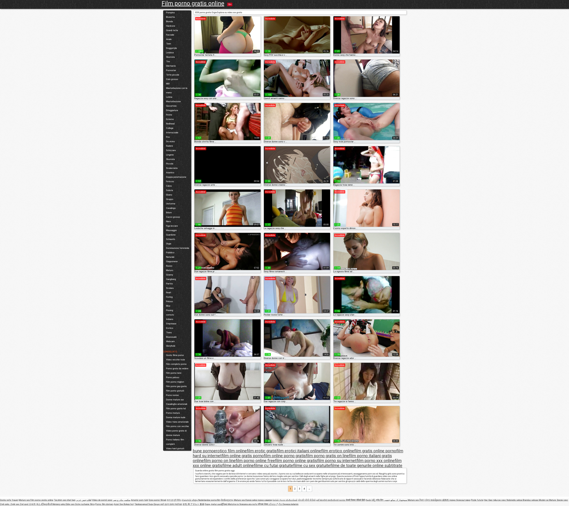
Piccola (169, 163)
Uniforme (170, 203)
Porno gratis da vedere (177, 368)
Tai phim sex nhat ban (64, 500)
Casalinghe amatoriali (176, 404)
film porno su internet (337, 460)
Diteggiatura (172, 110)
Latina (169, 97)
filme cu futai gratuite (273, 465)
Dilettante (171, 66)
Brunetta (170, 17)
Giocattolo (171, 106)
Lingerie (170, 154)
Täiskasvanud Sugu (144, 504)
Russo (169, 266)
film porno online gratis (296, 460)
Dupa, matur (211, 504)
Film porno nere (173, 373)
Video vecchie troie (175, 359)
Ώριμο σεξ (159, 504)
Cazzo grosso (173, 217)
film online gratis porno (243, 455)
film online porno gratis (285, 455)
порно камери (265, 500)
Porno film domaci (104, 504)
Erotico (169, 328)
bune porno (203, 450)
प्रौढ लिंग (380, 500)
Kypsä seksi (252, 500)
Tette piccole (172, 74)
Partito (169, 283)
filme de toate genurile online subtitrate (366, 465)
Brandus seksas (531, 500)
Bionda (169, 21)
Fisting (169, 297)
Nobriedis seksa (515, 500)
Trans (169, 332)
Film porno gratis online (193, 3)
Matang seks (59, 504)
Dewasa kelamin (290, 504)
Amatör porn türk (139, 500)
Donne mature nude (175, 417)
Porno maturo (173, 413)
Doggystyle (171, 48)
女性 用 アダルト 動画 (193, 504)
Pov (168, 137)
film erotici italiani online (299, 450)
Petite (169, 114)
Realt (168, 292)
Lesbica (170, 52)
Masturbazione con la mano (176, 90)
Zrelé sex (15, 504)
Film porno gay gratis (176, 386)
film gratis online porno (375, 450)
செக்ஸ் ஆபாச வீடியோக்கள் (285, 500)
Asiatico (170, 172)
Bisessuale (171, 337)
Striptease (171, 323)
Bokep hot (129, 504)
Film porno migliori (175, 382)
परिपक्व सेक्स (263, 504)
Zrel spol (24, 504)
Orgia (168, 243)
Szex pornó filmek (157, 500)
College (169, 128)
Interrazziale (172, 132)
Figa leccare (172, 226)
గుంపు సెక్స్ (371, 500)
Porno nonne (172, 395)
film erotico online (337, 450)
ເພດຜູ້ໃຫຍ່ (222, 504)
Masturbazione (173, 101)
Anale (169, 39)
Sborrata (170, 57)
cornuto (170, 314)
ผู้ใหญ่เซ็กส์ (46, 504)
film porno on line (220, 460)
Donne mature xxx (175, 399)
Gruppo (169, 199)
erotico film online (230, 450)
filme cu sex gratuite (311, 465)
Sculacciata (172, 168)
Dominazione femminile (177, 248)
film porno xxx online (376, 460)
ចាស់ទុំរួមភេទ (436, 500)
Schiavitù (170, 239)
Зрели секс (562, 500)
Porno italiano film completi (175, 441)
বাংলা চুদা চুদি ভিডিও (174, 500)
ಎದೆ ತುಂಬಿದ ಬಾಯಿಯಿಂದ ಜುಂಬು (331, 500)
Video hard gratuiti (175, 448)
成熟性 (445, 500)
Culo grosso (172, 79)
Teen (168, 43)
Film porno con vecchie (177, 426)
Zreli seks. (5, 504)
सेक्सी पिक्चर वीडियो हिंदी (355, 500)
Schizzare (171, 150)
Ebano (169, 194)
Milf (168, 83)
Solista (169, 190)
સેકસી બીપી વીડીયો (307, 500)
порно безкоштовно (459, 500)
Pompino (170, 12)
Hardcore (170, 26)
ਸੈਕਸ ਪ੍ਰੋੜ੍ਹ (425, 500)
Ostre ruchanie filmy (85, 504)
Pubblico (170, 252)
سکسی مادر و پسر (121, 500)
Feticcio (170, 181)
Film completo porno (176, 364)
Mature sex (24, 500)
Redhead (170, 123)
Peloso (169, 301)
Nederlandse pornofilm (209, 500)
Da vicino (170, 141)
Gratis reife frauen (9, 500)
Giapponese (172, 261)
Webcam (170, 341)
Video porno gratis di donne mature (176, 433)
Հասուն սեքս (190, 500)
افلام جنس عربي (83, 500)
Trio (168, 61)
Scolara (170, 288)
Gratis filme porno (175, 355)
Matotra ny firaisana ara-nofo (243, 504)
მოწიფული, (227, 500)
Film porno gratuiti (175, 390)
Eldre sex (70, 504)
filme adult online (238, 465)
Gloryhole (170, 346)
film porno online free (255, 460)
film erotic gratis (262, 450)
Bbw (168, 306)
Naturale (170, 257)
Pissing (169, 310)
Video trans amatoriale (177, 422)
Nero (168, 221)
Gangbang (171, 279)
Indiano (169, 319)
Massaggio (171, 230)
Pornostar (171, 70)
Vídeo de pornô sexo (102, 500)
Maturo (169, 270)
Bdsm (169, 212)
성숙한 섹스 (35, 504)
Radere (169, 146)
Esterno (170, 119)
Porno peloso (172, 377)
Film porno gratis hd (176, 408)
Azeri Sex (119, 504)
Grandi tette (172, 30)
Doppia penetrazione (176, 177)
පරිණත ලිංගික (276, 504)
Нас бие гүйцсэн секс (495, 500)
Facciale (170, 34)
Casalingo (171, 208)
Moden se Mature (548, 500)
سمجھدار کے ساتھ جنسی (396, 500)
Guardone (171, 234)
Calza (169, 186)
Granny (169, 274)
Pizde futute (477, 500)
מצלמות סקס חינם (173, 504)
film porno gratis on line (327, 455)
